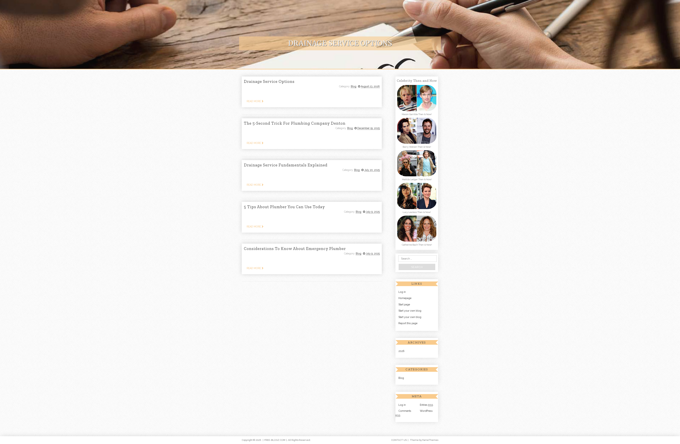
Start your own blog (409, 310)
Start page (404, 304)
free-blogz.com (274, 440)
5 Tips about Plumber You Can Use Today (284, 206)
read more (254, 101)
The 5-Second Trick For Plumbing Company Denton (294, 123)
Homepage (404, 298)
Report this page (407, 323)
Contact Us (399, 440)
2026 (401, 351)
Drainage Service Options (269, 81)
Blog (353, 86)
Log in (402, 292)
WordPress (426, 410)
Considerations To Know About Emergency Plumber (295, 248)
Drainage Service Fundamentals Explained (285, 165)
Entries (426, 404)
